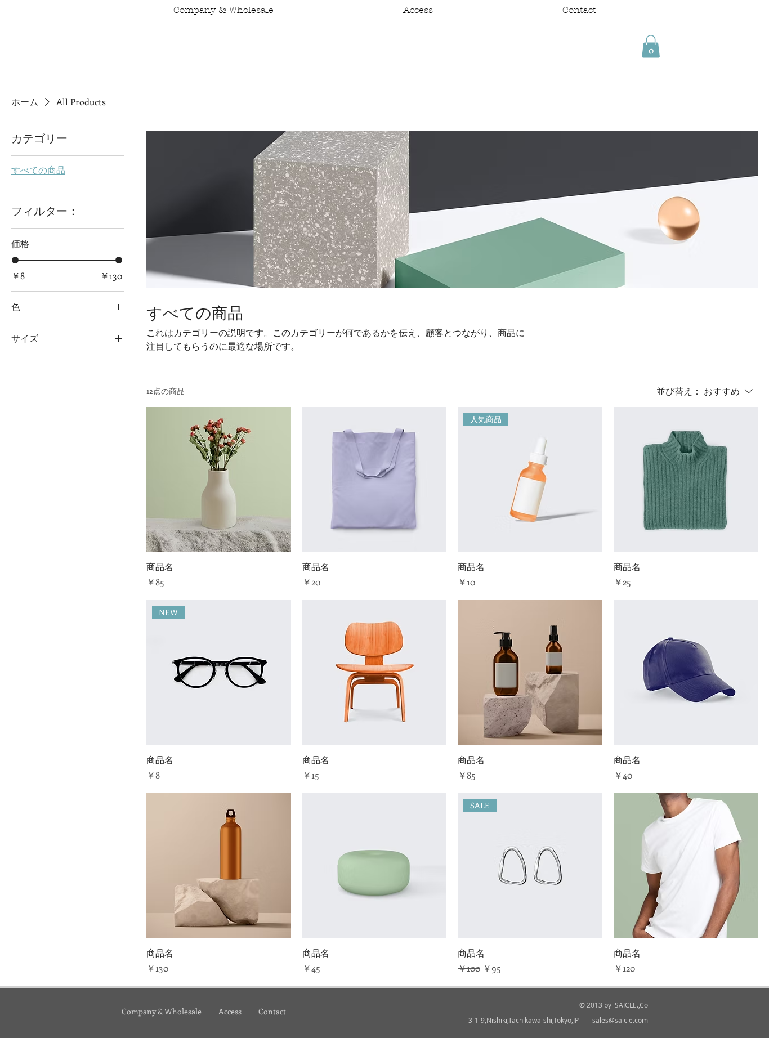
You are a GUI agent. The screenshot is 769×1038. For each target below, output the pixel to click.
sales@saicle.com (620, 1019)
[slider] (15, 260)
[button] (650, 46)
